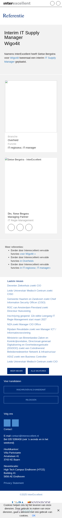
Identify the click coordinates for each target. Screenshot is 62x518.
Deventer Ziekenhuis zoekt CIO (24, 285)
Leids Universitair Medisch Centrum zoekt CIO (32, 361)
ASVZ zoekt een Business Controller (27, 356)
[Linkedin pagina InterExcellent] (15, 423)
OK (33, 515)
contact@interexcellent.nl (25, 436)
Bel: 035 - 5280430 (54, 3)
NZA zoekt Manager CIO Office (24, 324)
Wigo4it (14, 57)
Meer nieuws (16, 371)
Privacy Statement (14, 483)
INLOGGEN (31, 400)
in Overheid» (27, 261)
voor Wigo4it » (28, 254)
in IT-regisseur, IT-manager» (35, 267)
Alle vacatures (38, 371)
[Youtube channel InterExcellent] (7, 423)
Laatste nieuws (15, 281)
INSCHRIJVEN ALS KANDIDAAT (31, 389)
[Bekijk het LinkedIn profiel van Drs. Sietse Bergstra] (28, 227)
